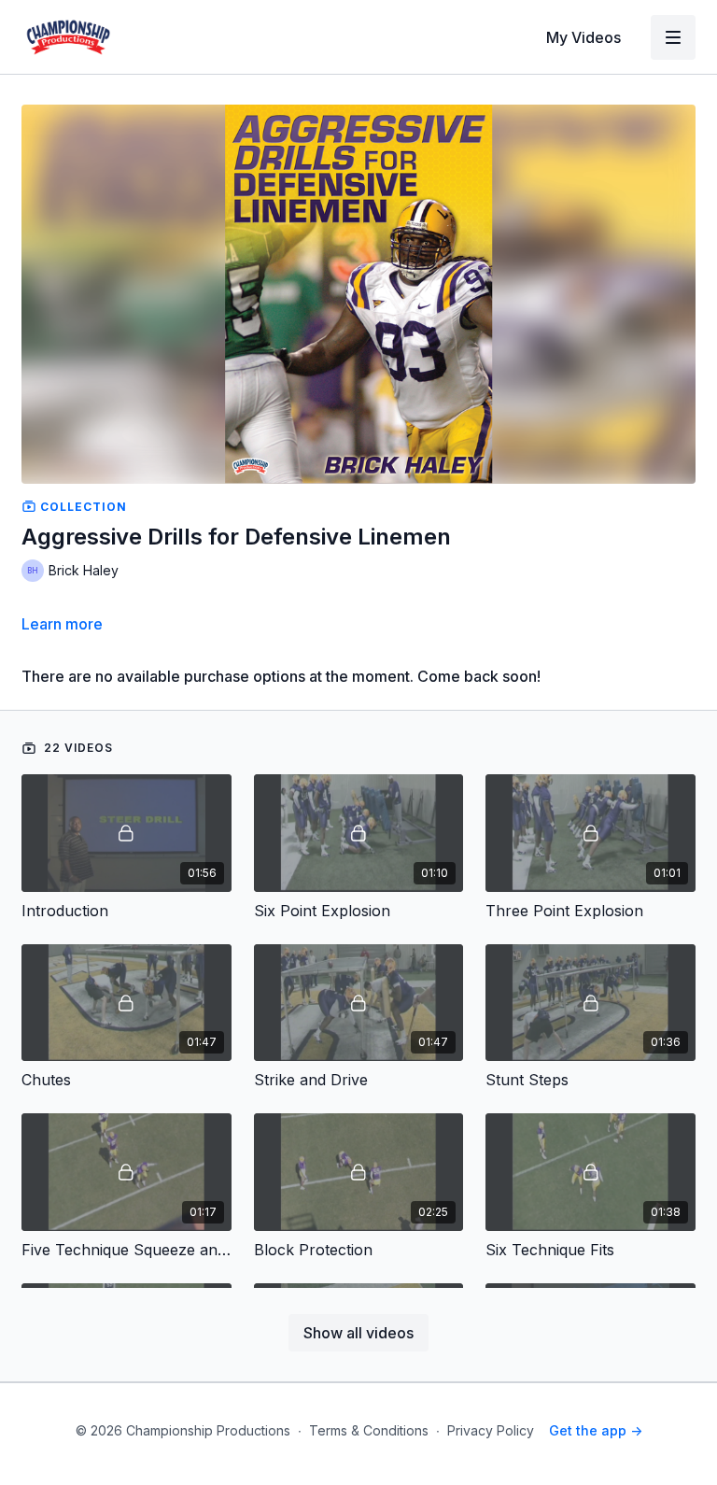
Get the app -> (595, 1430)
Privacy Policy (490, 1430)
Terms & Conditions (369, 1430)
